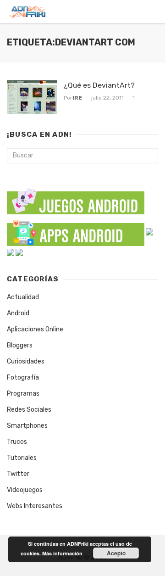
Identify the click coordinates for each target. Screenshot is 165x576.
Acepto (116, 553)
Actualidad (23, 297)
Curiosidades (25, 361)
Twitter (18, 474)
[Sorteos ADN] (19, 252)
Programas (23, 393)
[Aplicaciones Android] (75, 231)
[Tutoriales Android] (10, 252)
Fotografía (23, 377)
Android (18, 313)
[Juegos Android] (75, 198)
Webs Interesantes (34, 506)
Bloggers (20, 345)
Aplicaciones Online (35, 329)
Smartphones (27, 426)
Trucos (17, 442)
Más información (62, 553)
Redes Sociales (29, 410)
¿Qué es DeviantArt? (99, 85)
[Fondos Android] (149, 231)
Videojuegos (25, 490)
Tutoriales (22, 458)
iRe (77, 98)
